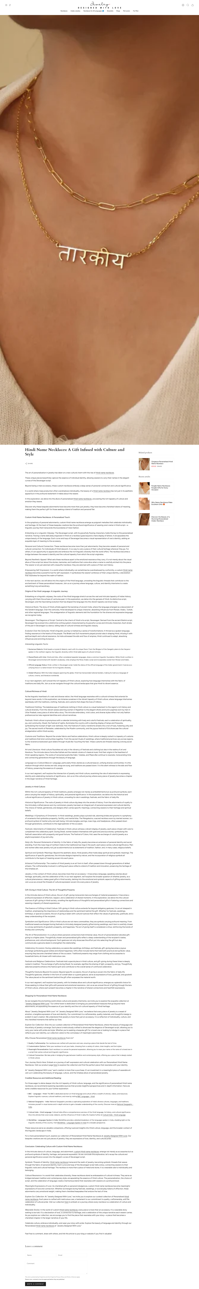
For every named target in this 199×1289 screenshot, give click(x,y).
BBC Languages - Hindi (86, 1096)
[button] (187, 5)
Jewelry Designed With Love (37, 1003)
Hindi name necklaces (105, 473)
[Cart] (192, 5)
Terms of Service (71, 1277)
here (55, 1065)
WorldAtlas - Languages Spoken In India (71, 1123)
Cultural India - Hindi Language (114, 1115)
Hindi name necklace (102, 491)
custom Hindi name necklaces (86, 1151)
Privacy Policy (60, 1277)
